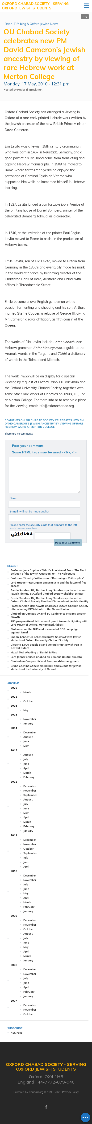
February (28, 777)
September (30, 795)
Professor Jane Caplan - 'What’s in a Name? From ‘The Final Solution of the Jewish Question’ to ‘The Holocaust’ (48, 572)
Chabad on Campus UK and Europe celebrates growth (45, 661)
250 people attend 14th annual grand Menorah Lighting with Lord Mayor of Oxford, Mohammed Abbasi (49, 623)
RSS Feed (16, 1032)
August (28, 737)
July (25, 759)
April (26, 768)
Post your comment (27, 446)
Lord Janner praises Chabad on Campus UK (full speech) (46, 657)
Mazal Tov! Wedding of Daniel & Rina (34, 652)
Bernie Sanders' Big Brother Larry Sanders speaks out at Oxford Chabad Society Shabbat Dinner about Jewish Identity (49, 599)
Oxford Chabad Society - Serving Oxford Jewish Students (35, 6)
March (27, 692)
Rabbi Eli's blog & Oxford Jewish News (31, 24)
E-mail (29, 511)
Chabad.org (36, 1092)
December (29, 732)
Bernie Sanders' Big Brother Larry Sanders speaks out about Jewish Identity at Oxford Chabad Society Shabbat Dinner (49, 592)
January (28, 723)
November (29, 719)
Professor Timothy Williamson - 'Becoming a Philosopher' (47, 578)
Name (13, 498)
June (26, 741)
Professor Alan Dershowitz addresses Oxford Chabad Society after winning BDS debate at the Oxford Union (49, 607)
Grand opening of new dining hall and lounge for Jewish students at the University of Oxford (46, 667)
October (28, 701)
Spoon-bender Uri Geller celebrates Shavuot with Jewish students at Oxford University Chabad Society (46, 638)
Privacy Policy (70, 1092)
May (26, 710)
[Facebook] (46, 1107)
